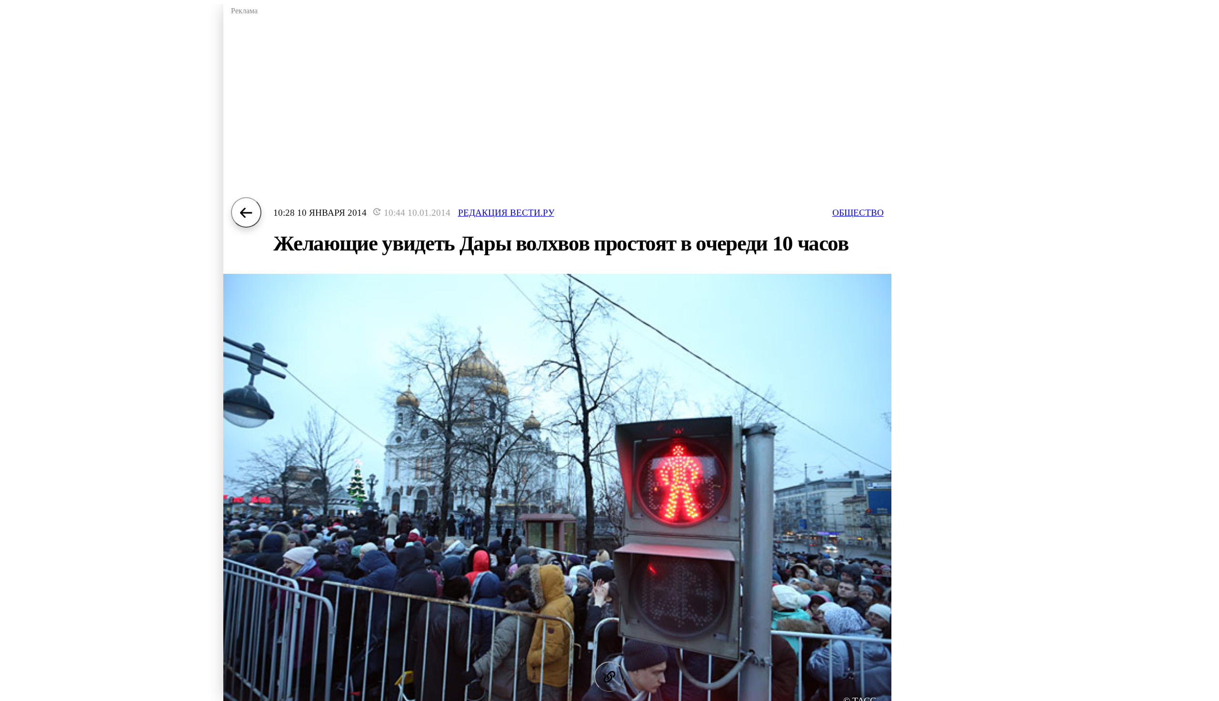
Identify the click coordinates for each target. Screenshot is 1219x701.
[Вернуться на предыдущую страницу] (246, 212)
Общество (858, 212)
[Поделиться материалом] (609, 676)
